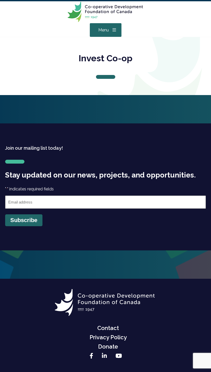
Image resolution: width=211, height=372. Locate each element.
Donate (108, 346)
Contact (108, 328)
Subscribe (23, 220)
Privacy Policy (108, 337)
